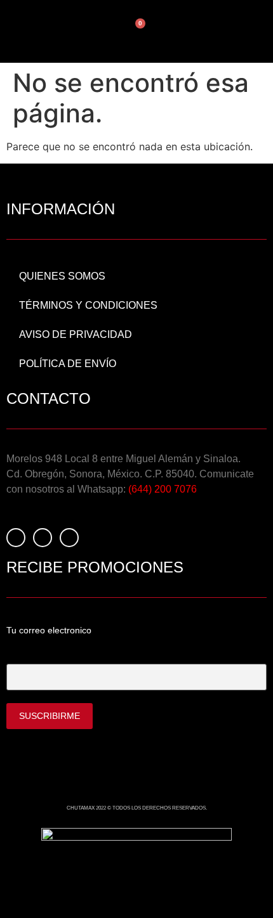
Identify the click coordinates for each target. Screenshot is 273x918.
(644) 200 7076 (162, 489)
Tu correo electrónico (50, 653)
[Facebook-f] (15, 537)
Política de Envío (67, 363)
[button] (188, 31)
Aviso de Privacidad (75, 334)
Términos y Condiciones (88, 305)
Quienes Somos (62, 276)
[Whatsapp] (69, 537)
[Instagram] (42, 537)
